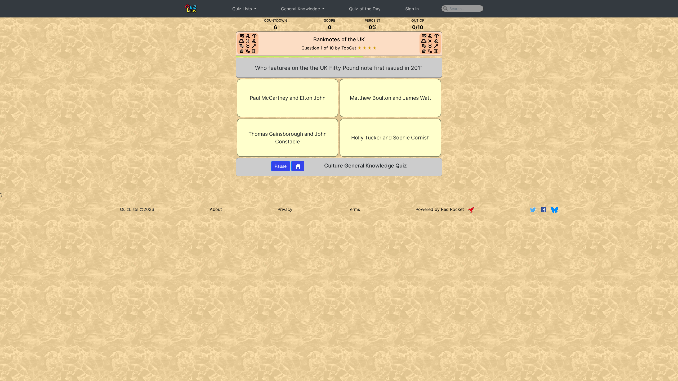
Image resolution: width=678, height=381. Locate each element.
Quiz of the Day (365, 8)
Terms (354, 209)
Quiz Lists (242, 8)
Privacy (285, 209)
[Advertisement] (78, 104)
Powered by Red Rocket (442, 209)
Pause (281, 166)
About (216, 209)
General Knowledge (301, 8)
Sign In (412, 8)
